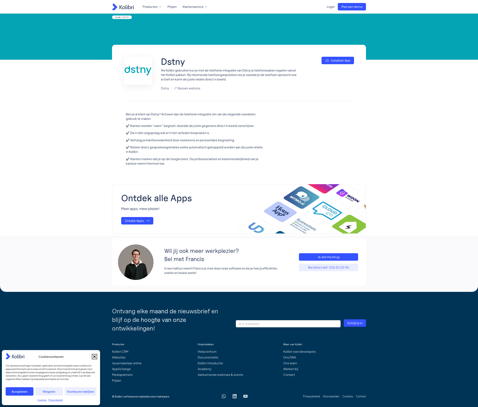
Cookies (42, 400)
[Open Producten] (160, 6)
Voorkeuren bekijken (80, 391)
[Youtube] (245, 396)
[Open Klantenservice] (205, 6)
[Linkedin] (234, 396)
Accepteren (19, 391)
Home (117, 17)
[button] (94, 356)
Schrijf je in (354, 323)
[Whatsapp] (224, 396)
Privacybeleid (55, 400)
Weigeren (49, 391)
